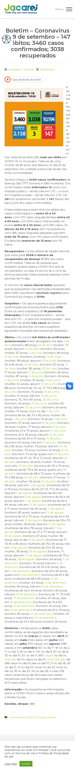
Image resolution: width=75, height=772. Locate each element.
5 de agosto (24, 493)
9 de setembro (30, 575)
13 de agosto (33, 520)
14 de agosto (57, 524)
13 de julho (58, 430)
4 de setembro (20, 571)
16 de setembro (27, 594)
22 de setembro (21, 610)
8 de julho (49, 423)
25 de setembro (45, 617)
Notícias (29, 69)
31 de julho (49, 481)
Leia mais (11, 763)
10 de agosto (38, 504)
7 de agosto (33, 501)
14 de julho (56, 434)
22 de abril (45, 345)
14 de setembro (55, 582)
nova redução (56, 659)
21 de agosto (18, 547)
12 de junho (49, 384)
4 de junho (12, 380)
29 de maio (49, 368)
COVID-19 (31, 717)
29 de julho (32, 477)
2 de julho (20, 419)
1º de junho (35, 372)
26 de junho (50, 399)
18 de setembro (21, 602)
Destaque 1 (15, 69)
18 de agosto (13, 536)
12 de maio (12, 356)
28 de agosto (26, 559)
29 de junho (39, 403)
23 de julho (61, 454)
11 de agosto (56, 508)
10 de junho (53, 380)
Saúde (52, 717)
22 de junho (49, 395)
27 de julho (25, 465)
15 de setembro (52, 586)
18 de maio (49, 360)
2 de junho (36, 376)
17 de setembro (24, 598)
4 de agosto (38, 485)
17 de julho (49, 442)
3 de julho (60, 419)
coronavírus (16, 717)
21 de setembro (24, 606)
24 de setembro (41, 613)
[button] (6, 39)
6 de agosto (33, 497)
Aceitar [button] (26, 763)
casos (48, 655)
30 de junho (33, 407)
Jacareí (42, 717)
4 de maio (36, 353)
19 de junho (52, 391)
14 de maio (53, 356)
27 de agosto (34, 555)
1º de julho (53, 411)
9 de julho (59, 427)
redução (10, 659)
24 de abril (32, 349)
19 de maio (31, 364)
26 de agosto (38, 551)
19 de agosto (37, 539)
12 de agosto (55, 512)
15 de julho (53, 438)
